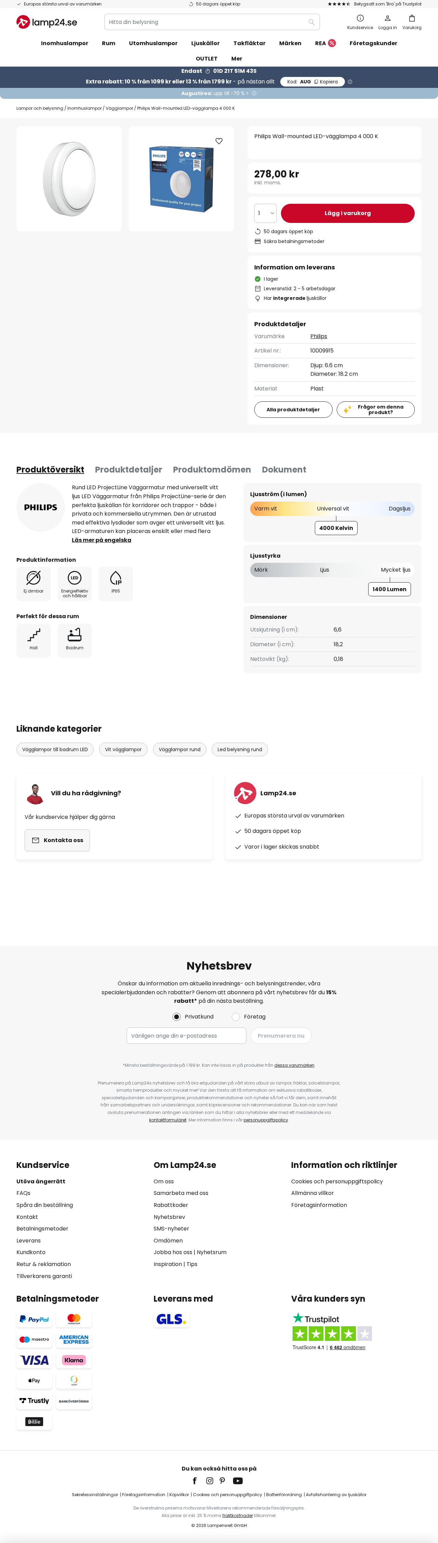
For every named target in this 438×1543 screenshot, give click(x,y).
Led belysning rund (240, 749)
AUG (312, 81)
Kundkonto (31, 1252)
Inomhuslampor (84, 108)
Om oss (164, 1181)
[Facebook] (199, 1480)
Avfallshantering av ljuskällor (336, 1495)
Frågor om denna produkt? (380, 409)
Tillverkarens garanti (44, 1276)
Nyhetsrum (212, 1252)
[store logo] (46, 22)
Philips (318, 336)
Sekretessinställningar (95, 1495)
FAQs (23, 1193)
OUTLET (207, 59)
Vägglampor (119, 108)
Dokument (284, 469)
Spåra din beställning (44, 1205)
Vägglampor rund (180, 749)
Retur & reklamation (43, 1264)
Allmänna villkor (312, 1193)
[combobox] (212, 22)
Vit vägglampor (123, 749)
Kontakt (27, 1217)
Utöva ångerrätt (40, 1181)
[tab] (50, 469)
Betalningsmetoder (42, 1229)
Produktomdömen (212, 469)
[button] (219, 141)
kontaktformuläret (167, 1120)
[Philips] (40, 507)
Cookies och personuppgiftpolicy (227, 1495)
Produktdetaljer (128, 469)
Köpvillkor (179, 1495)
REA (320, 43)
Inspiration (168, 1264)
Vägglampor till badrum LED (55, 749)
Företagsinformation (319, 1205)
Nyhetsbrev (169, 1217)
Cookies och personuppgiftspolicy (337, 1181)
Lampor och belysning (39, 108)
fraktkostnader (237, 1515)
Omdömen (168, 1241)
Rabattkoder (171, 1205)
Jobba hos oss (173, 1252)
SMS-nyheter (171, 1229)
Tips (191, 1264)
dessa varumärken (294, 1065)
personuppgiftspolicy (266, 1120)
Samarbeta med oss (181, 1193)
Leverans (28, 1241)
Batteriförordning (284, 1495)
